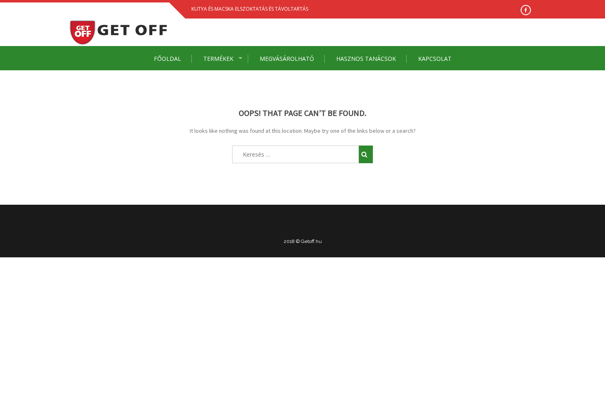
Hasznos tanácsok (366, 58)
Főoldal (167, 58)
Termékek (218, 58)
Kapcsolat (434, 58)
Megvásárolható (287, 58)
